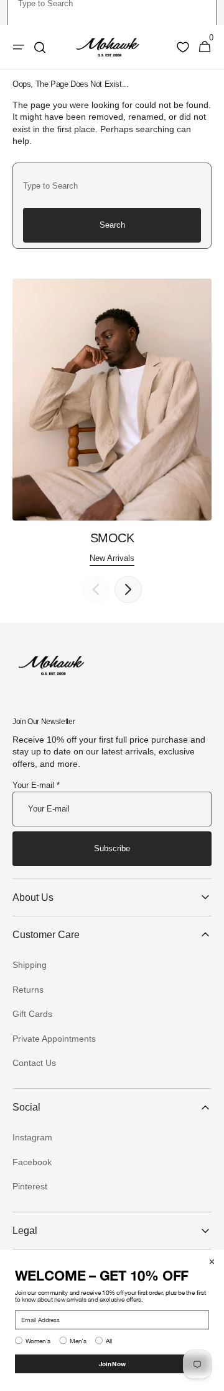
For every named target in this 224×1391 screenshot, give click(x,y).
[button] (204, 47)
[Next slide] (128, 589)
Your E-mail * (36, 785)
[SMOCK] (112, 422)
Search (112, 225)
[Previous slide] (96, 589)
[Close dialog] (212, 1261)
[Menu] (18, 47)
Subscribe (112, 848)
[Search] (40, 47)
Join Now (112, 1363)
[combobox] (112, 185)
